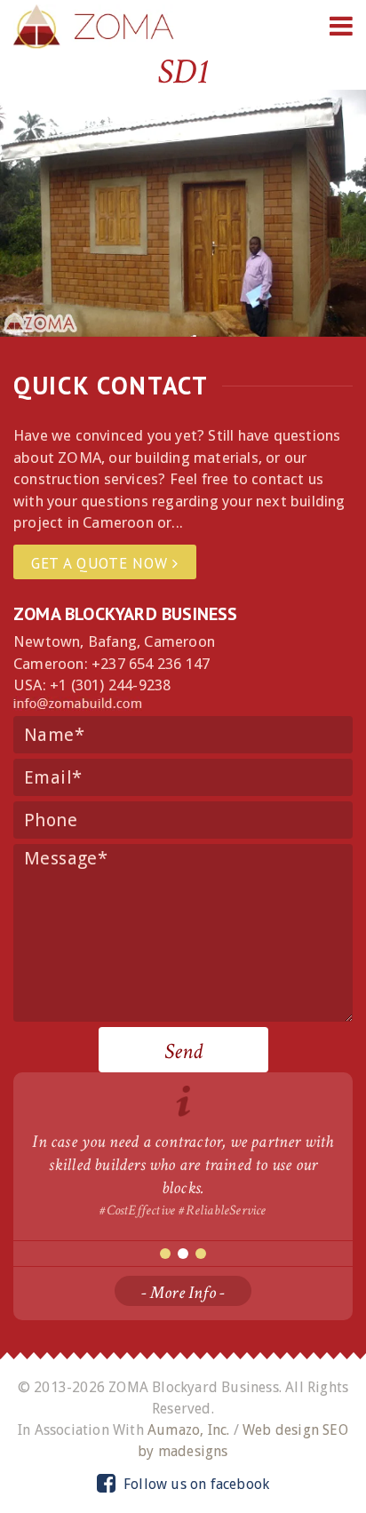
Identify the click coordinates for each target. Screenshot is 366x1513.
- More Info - (183, 1292)
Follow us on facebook (194, 1484)
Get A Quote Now (101, 563)
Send (183, 1051)
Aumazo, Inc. (188, 1429)
